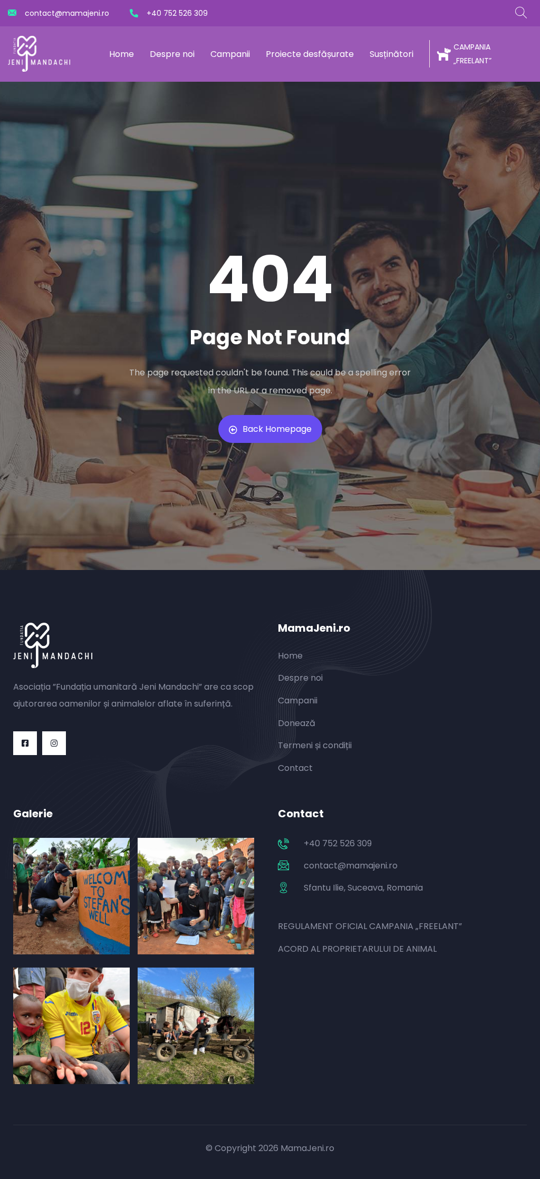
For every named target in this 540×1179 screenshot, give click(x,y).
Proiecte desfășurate (310, 54)
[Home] (39, 54)
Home (121, 54)
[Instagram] (54, 743)
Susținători (391, 54)
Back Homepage (277, 429)
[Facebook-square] (25, 743)
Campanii (230, 54)
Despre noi (172, 54)
